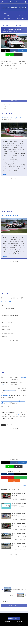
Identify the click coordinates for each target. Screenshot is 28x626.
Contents (12, 100)
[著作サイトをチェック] (7, 474)
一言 (5, 108)
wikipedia (4, 174)
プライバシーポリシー (20, 621)
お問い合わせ (7, 621)
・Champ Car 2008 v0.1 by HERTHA (10, 215)
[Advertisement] (14, 84)
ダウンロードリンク (6, 301)
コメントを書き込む (14, 605)
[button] (18, 54)
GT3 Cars (6, 106)
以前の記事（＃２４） (9, 390)
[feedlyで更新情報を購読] (20, 477)
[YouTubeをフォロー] (7, 477)
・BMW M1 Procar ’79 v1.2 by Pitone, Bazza (12, 118)
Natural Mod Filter (5, 395)
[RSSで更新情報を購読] (14, 480)
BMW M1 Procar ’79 (8, 103)
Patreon (20, 414)
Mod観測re (10, 424)
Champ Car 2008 (7, 104)
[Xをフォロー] (20, 474)
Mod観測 (4, 424)
